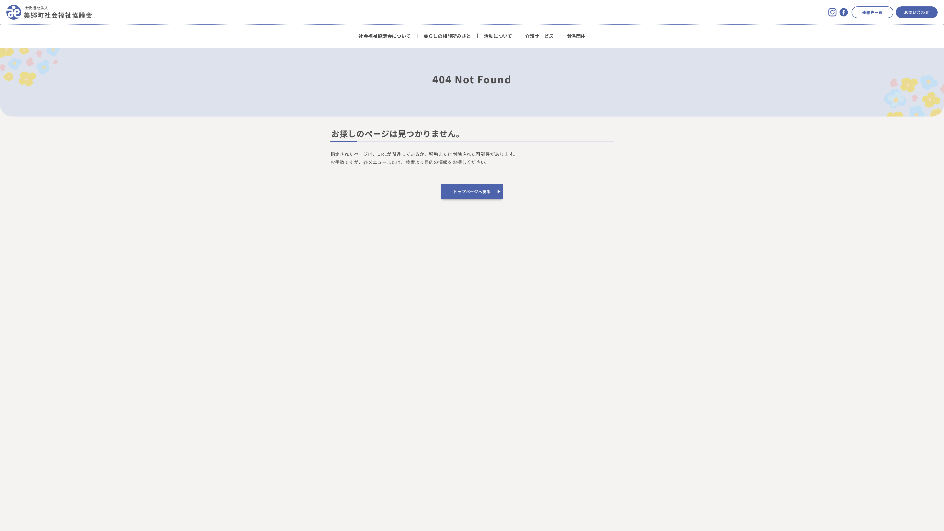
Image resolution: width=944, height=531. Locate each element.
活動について (498, 36)
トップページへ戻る (472, 191)
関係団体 (576, 36)
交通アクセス (472, 251)
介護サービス (539, 36)
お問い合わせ (916, 12)
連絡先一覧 (872, 12)
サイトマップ (506, 251)
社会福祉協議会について (384, 36)
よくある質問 (438, 251)
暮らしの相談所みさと (447, 36)
